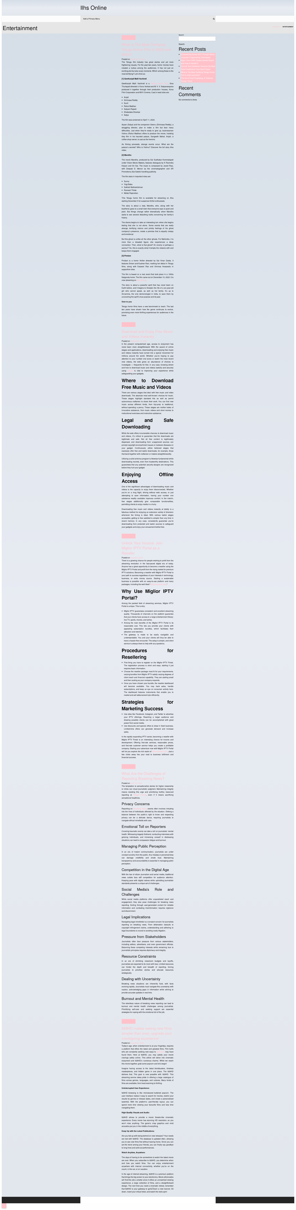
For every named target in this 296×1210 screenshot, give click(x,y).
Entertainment (128, 37)
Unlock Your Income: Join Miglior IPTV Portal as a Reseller (142, 547)
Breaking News (140, 808)
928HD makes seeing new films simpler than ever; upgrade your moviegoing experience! (147, 1033)
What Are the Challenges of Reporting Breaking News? (143, 776)
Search (181, 35)
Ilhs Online (93, 7)
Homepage (275, 27)
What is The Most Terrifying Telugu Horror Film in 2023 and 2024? (146, 49)
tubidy (130, 370)
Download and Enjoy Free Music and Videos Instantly (147, 334)
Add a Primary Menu (91, 18)
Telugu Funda (139, 794)
